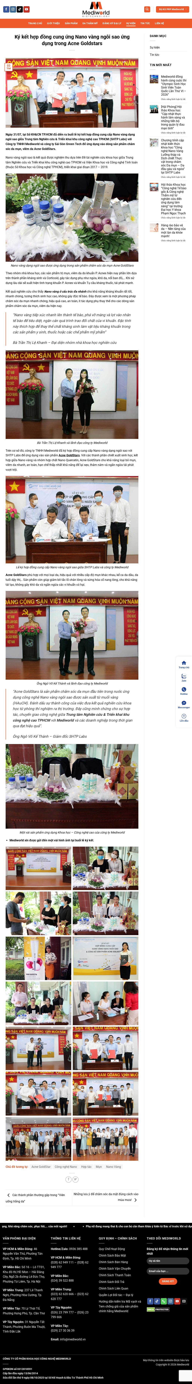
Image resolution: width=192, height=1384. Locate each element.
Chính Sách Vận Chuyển (115, 1268)
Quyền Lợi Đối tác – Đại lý (116, 1295)
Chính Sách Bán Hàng (113, 1262)
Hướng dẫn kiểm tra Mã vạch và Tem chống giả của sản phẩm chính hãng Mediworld (120, 1306)
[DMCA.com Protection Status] (158, 1309)
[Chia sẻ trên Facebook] (68, 1179)
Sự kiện (131, 23)
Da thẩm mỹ (90, 23)
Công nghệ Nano (66, 1167)
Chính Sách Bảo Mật (112, 1255)
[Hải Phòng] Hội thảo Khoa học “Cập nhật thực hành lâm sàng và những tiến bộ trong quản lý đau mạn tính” (173, 117)
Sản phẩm (71, 23)
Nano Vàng (113, 1167)
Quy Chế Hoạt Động (112, 1249)
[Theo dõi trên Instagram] (13, 9)
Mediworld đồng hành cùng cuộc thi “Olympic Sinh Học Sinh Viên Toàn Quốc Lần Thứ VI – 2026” (173, 85)
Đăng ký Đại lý (112, 23)
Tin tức (145, 23)
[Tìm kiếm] (147, 9)
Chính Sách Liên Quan (113, 1288)
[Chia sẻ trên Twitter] (75, 1179)
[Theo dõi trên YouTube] (26, 9)
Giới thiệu (53, 23)
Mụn (99, 1167)
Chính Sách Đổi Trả (111, 1282)
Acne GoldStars (69, 455)
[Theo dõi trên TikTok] (20, 9)
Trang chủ (35, 23)
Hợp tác (86, 1167)
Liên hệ (159, 23)
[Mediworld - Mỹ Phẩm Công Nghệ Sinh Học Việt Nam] (96, 9)
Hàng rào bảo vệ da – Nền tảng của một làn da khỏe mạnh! (173, 230)
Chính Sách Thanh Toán (115, 1275)
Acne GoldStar (41, 1167)
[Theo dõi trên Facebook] (6, 9)
